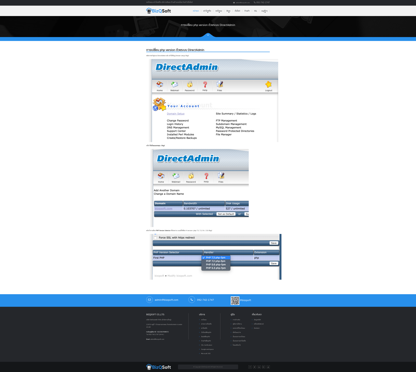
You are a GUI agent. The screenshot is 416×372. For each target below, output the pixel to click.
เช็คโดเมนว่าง (236, 332)
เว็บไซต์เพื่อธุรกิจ (206, 332)
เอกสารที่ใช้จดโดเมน (238, 328)
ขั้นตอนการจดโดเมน (238, 336)
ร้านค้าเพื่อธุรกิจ (206, 341)
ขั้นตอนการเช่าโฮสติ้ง (239, 341)
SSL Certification (206, 345)
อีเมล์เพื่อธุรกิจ (205, 336)
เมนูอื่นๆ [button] (264, 11)
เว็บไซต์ (237, 11)
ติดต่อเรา (257, 328)
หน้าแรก (196, 11)
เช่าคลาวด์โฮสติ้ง (206, 324)
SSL (255, 11)
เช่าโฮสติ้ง (204, 328)
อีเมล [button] (228, 11)
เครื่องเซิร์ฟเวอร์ (259, 324)
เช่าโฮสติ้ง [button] (207, 11)
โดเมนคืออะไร (236, 345)
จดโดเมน (203, 319)
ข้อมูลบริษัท (257, 319)
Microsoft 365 (205, 353)
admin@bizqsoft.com (157, 339)
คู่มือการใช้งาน (237, 324)
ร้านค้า (247, 11)
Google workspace (207, 349)
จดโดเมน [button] (218, 11)
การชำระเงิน (236, 319)
